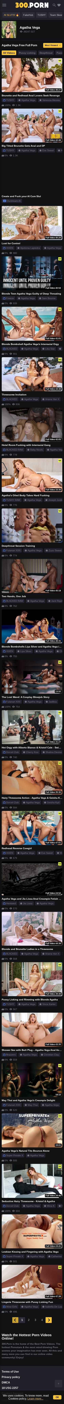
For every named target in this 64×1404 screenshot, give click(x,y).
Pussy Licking (27, 52)
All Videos (9, 52)
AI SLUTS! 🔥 (11, 15)
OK (57, 1397)
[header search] (54, 5)
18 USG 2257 (10, 1387)
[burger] (4, 5)
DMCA (6, 1382)
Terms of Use (10, 1371)
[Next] (49, 1320)
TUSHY (42, 15)
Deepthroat (46, 52)
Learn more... (35, 1398)
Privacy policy (11, 1377)
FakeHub (28, 15)
